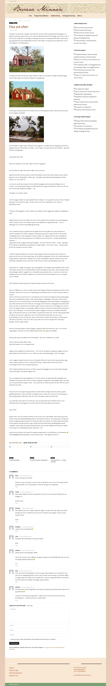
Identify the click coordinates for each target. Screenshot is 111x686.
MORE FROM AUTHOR (30, 443)
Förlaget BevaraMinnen (41, 16)
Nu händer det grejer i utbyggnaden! (39, 460)
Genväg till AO (87, 107)
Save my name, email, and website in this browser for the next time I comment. (33, 639)
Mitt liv (80, 16)
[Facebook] (100, 1)
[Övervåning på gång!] (18, 452)
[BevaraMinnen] (55, 8)
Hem (30, 16)
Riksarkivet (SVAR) (90, 110)
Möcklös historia (89, 33)
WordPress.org (13, 675)
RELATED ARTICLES (15, 443)
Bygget (20, 20)
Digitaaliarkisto (87, 94)
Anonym (17, 527)
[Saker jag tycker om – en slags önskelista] (60, 452)
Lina (16, 536)
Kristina (17, 508)
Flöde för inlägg (13, 670)
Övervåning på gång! (14, 460)
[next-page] (13, 465)
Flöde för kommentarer (15, 673)
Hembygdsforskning (68, 16)
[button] (100, 16)
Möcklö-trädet (87, 30)
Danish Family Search (93, 91)
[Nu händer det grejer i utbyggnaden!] (39, 452)
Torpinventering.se (91, 40)
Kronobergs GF (88, 126)
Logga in (11, 668)
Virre (16, 475)
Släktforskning (55, 16)
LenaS (17, 492)
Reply (16, 486)
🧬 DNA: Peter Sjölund (80, 43)
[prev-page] (10, 465)
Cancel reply (30, 605)
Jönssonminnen (88, 27)
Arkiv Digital (85, 89)
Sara (16, 571)
